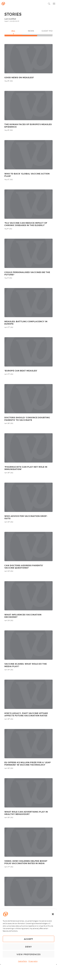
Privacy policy (33, 961)
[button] (52, 914)
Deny (28, 946)
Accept (28, 939)
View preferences (29, 954)
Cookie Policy (22, 961)
